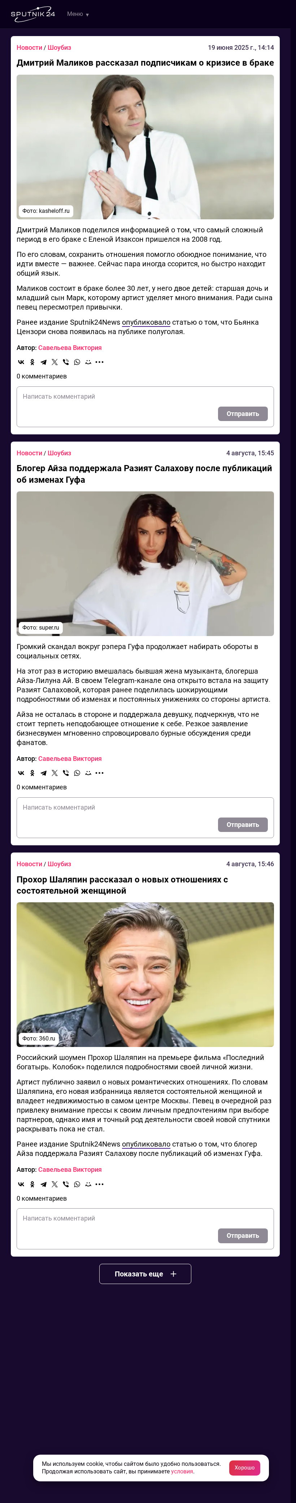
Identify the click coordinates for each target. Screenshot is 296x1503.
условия (182, 1471)
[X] (54, 362)
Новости (30, 47)
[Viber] (65, 362)
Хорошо (245, 1467)
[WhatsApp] (77, 362)
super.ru (49, 627)
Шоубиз (59, 47)
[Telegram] (43, 362)
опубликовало (146, 322)
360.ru (47, 1038)
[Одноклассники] (32, 362)
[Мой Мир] (88, 362)
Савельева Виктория (70, 347)
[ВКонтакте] (21, 362)
